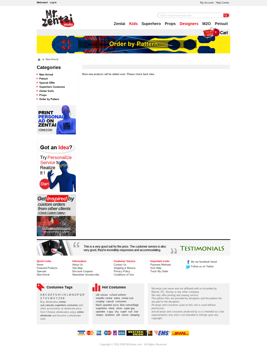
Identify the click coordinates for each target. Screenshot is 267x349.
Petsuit (221, 23)
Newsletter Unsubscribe (85, 274)
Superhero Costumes (52, 86)
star (137, 311)
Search (226, 16)
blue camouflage (130, 304)
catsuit (110, 301)
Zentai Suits (46, 90)
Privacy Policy (122, 271)
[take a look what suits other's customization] (56, 205)
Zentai (119, 23)
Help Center (222, 2)
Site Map (77, 268)
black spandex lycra (108, 304)
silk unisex (102, 294)
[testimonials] (133, 248)
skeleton (110, 314)
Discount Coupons (82, 271)
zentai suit (128, 298)
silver (120, 308)
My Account (207, 2)
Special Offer (47, 82)
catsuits (49, 305)
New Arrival (52, 59)
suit (131, 311)
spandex (101, 311)
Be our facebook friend (204, 261)
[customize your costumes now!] (56, 165)
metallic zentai (105, 298)
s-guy (111, 311)
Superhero (151, 23)
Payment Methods (160, 264)
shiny (112, 308)
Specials (42, 271)
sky (117, 311)
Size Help (155, 268)
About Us (77, 264)
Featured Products (47, 268)
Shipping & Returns (125, 268)
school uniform (118, 294)
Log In (53, 2)
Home (40, 264)
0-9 (62, 298)
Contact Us (120, 264)
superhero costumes (66, 305)
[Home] (39, 59)
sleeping (135, 314)
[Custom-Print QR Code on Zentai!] (56, 119)
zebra (118, 298)
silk (119, 314)
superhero (102, 308)
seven (126, 314)
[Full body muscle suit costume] (56, 226)
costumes (121, 301)
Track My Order (159, 271)
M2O (206, 23)
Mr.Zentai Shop (58, 18)
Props (170, 23)
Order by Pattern (49, 99)
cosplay (101, 301)
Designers (189, 23)
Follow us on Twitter (202, 266)
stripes (100, 314)
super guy (130, 308)
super (124, 311)
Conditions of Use (124, 274)
